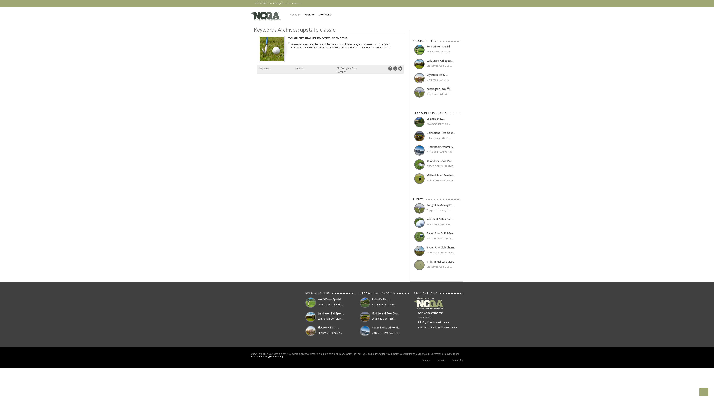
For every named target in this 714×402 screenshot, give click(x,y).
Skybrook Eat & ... (437, 74)
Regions (310, 14)
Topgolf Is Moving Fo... (440, 205)
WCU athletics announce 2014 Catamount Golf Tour (317, 38)
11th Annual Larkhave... (440, 261)
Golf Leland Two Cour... (441, 133)
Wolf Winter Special (438, 46)
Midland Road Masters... (441, 175)
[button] (703, 392)
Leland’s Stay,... (436, 118)
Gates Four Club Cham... (441, 247)
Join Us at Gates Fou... (440, 219)
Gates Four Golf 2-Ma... (440, 233)
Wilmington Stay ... (439, 89)
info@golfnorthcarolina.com (433, 322)
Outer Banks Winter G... (440, 147)
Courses (295, 14)
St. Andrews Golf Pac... (440, 161)
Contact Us (326, 14)
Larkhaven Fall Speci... (440, 60)
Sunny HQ (278, 356)
